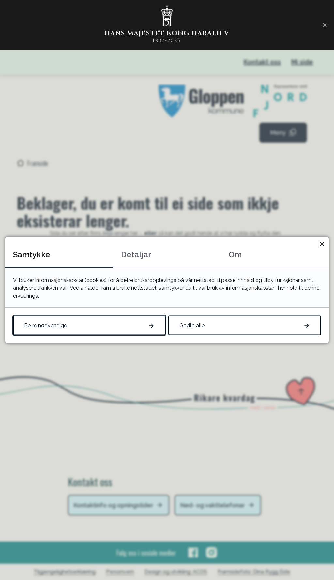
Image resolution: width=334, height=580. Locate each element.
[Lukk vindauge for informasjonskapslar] (322, 244)
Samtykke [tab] (31, 254)
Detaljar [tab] (136, 254)
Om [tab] (235, 254)
